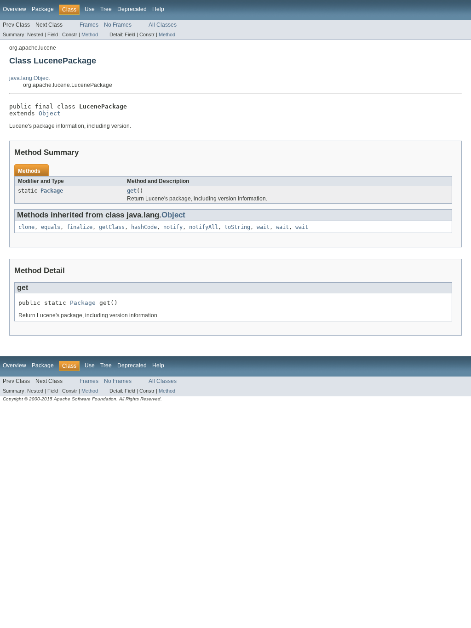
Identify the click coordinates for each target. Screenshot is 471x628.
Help (158, 9)
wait (263, 227)
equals (50, 227)
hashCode (144, 227)
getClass (112, 227)
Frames (89, 25)
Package (43, 9)
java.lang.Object (29, 78)
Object (50, 113)
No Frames (118, 25)
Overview (14, 9)
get (132, 191)
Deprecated (132, 9)
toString (237, 227)
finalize (79, 227)
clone (26, 227)
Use (90, 9)
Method (89, 34)
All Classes (163, 25)
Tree (106, 9)
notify (173, 227)
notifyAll (203, 227)
